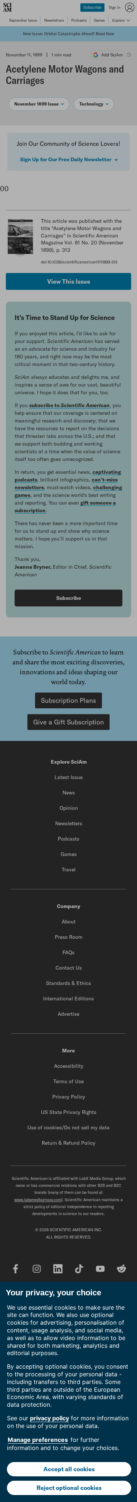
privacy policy (49, 1418)
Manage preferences (38, 1439)
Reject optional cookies (69, 1487)
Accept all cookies (69, 1469)
